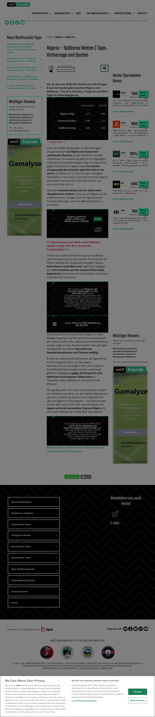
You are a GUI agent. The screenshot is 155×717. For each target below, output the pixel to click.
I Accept (138, 691)
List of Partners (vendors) (83, 700)
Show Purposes (137, 700)
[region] (77, 696)
